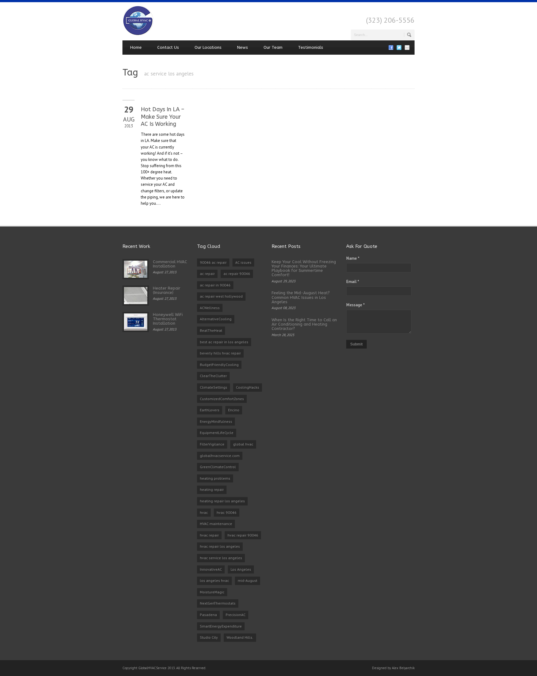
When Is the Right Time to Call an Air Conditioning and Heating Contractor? (304, 324)
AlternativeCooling (216, 319)
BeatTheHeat (211, 330)
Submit (356, 344)
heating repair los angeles (222, 501)
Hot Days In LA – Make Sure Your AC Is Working (162, 116)
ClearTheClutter (213, 375)
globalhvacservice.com (220, 455)
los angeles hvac (214, 580)
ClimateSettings (213, 387)
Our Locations (208, 47)
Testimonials (310, 47)
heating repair (212, 489)
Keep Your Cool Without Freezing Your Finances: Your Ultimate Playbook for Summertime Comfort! (304, 268)
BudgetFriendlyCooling (219, 364)
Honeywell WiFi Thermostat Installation (168, 319)
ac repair (207, 273)
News (242, 47)
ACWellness (210, 307)
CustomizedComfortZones (222, 398)
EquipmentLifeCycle (216, 432)
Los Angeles (241, 569)
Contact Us (168, 47)
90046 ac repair (213, 262)
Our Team (273, 47)
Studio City (209, 637)
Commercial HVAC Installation (170, 263)
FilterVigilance (212, 444)
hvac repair (209, 535)
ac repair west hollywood (221, 296)
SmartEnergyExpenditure (221, 626)
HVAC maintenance (216, 523)
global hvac (243, 444)
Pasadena (208, 614)
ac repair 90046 (236, 273)
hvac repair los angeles (220, 546)
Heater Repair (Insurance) (166, 290)
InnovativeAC (211, 569)
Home (136, 47)
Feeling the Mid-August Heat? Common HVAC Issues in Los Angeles (301, 297)
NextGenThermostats (218, 603)
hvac (204, 512)
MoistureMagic (212, 592)
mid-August (247, 580)
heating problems (215, 478)
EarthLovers (209, 410)
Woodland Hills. (240, 637)
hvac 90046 (226, 512)
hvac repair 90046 (242, 535)
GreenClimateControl (218, 466)
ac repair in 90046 (215, 285)
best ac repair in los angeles (224, 342)
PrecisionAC (236, 614)
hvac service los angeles (221, 557)
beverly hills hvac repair (220, 353)
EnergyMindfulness (216, 421)
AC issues (243, 262)
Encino (233, 410)
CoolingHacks (247, 387)
